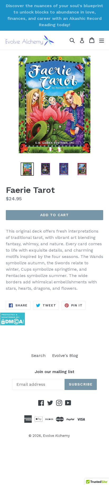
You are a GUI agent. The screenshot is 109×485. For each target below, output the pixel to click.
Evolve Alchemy (56, 436)
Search (38, 355)
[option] (27, 169)
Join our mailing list (54, 371)
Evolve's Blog (65, 355)
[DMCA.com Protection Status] (12, 324)
